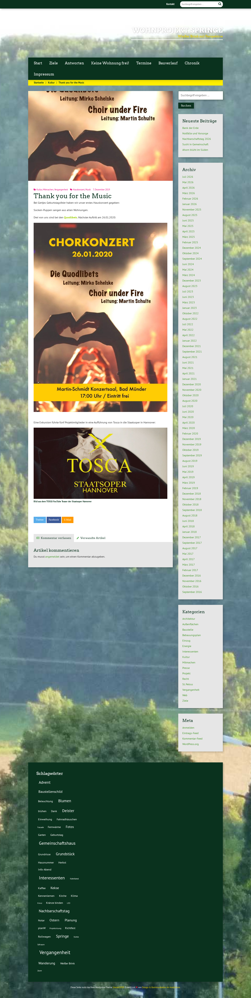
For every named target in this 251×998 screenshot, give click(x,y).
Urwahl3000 (118, 987)
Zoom (39, 970)
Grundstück (65, 853)
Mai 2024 (187, 269)
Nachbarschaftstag (54, 910)
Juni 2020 (188, 411)
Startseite (39, 82)
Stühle (76, 937)
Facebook (54, 519)
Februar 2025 (190, 242)
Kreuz (39, 903)
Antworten (74, 63)
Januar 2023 (189, 308)
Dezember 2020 (191, 384)
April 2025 (188, 231)
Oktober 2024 (190, 253)
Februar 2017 (190, 570)
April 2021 (188, 373)
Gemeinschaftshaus (57, 843)
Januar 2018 (189, 531)
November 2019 (191, 444)
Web (184, 695)
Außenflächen (190, 624)
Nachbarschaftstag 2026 (196, 138)
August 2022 (189, 318)
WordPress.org (190, 744)
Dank (54, 811)
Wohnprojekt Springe (177, 30)
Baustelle (187, 629)
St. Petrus (187, 684)
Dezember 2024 (191, 247)
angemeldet (52, 556)
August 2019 (189, 460)
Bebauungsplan (191, 635)
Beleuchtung (45, 801)
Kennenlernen (46, 895)
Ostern (54, 920)
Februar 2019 (190, 488)
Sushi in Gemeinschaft (195, 144)
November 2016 (191, 581)
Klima (74, 895)
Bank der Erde (190, 128)
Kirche (62, 895)
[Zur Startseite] (44, 44)
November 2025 (191, 209)
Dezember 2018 (191, 493)
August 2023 (189, 286)
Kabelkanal (74, 878)
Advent (45, 782)
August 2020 (189, 400)
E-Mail (67, 519)
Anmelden (188, 727)
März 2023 (188, 302)
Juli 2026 (187, 176)
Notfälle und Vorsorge (195, 133)
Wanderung (46, 963)
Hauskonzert (79, 189)
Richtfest (70, 928)
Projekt (186, 673)
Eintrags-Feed (190, 733)
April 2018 (188, 526)
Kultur (51, 82)
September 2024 (192, 258)
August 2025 (189, 215)
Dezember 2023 (191, 280)
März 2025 (188, 236)
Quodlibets (70, 217)
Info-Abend (44, 869)
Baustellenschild (50, 791)
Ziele (53, 63)
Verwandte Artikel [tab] (92, 538)
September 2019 (192, 455)
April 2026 (188, 187)
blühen (42, 811)
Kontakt (170, 4)
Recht (185, 678)
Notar (41, 920)
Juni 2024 (188, 264)
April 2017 (188, 559)
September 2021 (192, 351)
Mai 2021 (187, 368)
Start (38, 63)
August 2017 (189, 548)
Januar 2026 (189, 204)
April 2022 (188, 335)
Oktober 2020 (190, 395)
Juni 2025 (188, 220)
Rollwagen (44, 936)
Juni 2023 (188, 297)
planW (42, 928)
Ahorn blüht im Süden (195, 149)
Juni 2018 (188, 521)
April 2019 (188, 477)
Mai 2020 (187, 417)
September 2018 (192, 510)
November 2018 (191, 499)
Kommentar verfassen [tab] (56, 538)
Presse (186, 668)
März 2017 (188, 564)
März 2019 (188, 482)
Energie (186, 646)
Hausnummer (46, 862)
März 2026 (188, 193)
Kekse (55, 888)
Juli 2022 (187, 324)
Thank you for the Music (73, 196)
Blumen (64, 800)
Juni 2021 (188, 362)
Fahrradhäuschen (67, 819)
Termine (143, 63)
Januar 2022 (189, 340)
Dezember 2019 (191, 439)
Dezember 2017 (191, 537)
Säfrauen (41, 944)
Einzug (186, 640)
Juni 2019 (188, 466)
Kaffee (42, 888)
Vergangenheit (61, 189)
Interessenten (190, 651)
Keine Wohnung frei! (110, 63)
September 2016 (192, 592)
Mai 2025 (187, 226)
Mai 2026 (187, 182)
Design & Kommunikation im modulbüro (161, 987)
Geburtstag (56, 835)
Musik (88, 189)
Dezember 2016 (191, 575)
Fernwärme (54, 827)
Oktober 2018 (190, 504)
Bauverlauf (168, 63)
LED (68, 903)
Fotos (70, 827)
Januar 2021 (189, 379)
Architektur (188, 618)
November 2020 (191, 389)
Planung (71, 920)
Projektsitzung (55, 928)
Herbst (62, 862)
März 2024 (188, 275)
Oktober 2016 (190, 586)
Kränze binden (54, 902)
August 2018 (189, 515)
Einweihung (45, 819)
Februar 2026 (190, 198)
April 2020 (188, 422)
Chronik (192, 63)
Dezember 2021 (191, 346)
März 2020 (188, 428)
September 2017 (192, 542)
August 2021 (189, 357)
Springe (62, 936)
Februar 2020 (190, 433)
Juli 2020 (187, 406)
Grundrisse (44, 854)
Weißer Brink (67, 963)
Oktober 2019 (190, 450)
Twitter (40, 519)
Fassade (40, 827)
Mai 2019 (187, 471)
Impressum (44, 74)
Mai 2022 (187, 329)
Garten (42, 835)
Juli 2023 (187, 291)
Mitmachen (48, 189)
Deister (68, 810)
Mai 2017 (187, 553)
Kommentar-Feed (192, 738)
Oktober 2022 (190, 313)
